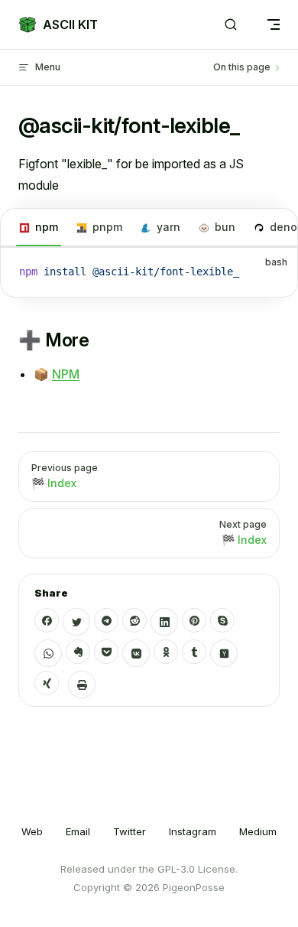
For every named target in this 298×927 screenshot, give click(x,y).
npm (46, 226)
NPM (65, 374)
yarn (168, 226)
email (78, 831)
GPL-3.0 (176, 869)
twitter (129, 831)
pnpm (107, 226)
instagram (192, 831)
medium (258, 831)
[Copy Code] (273, 272)
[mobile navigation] (273, 24)
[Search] (230, 24)
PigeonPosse (194, 887)
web (32, 831)
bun (225, 226)
